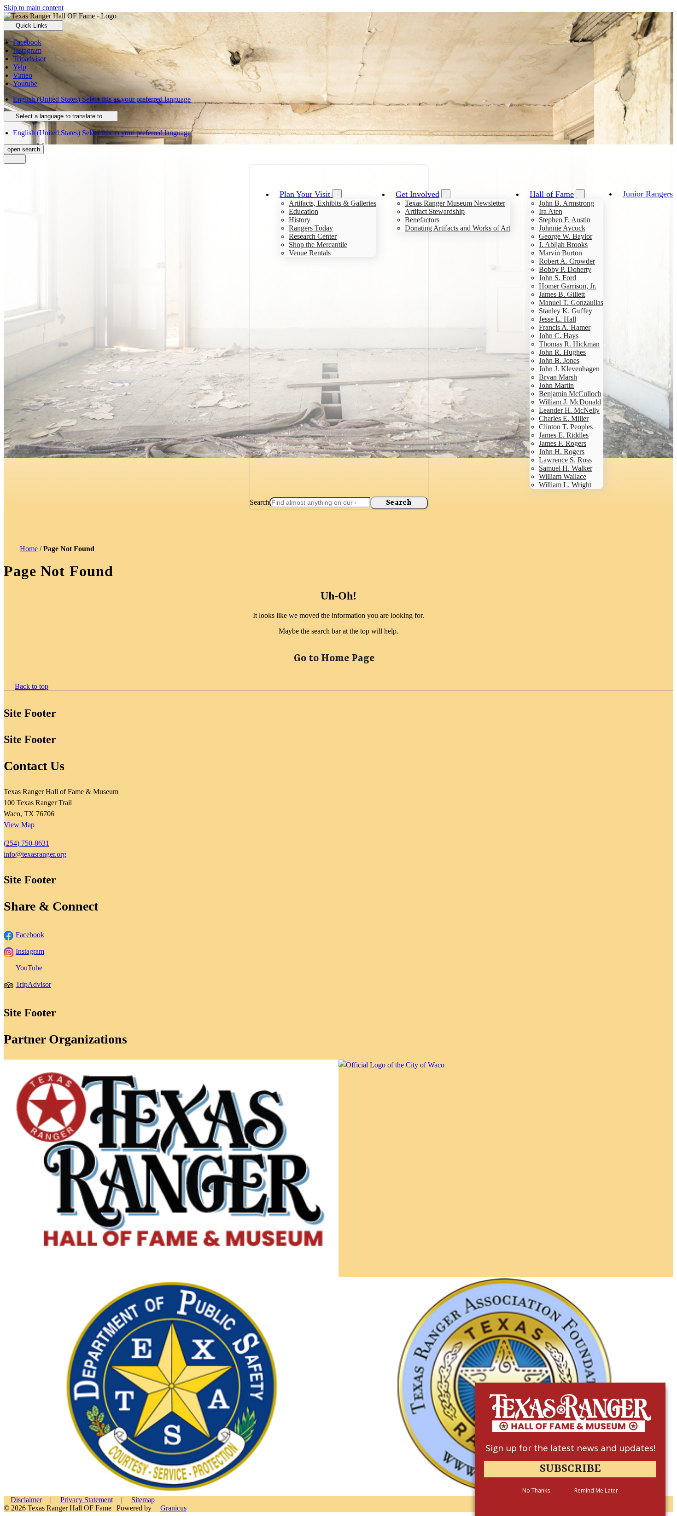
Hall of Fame (552, 194)
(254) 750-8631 (26, 843)
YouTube (29, 968)
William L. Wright (565, 485)
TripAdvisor (33, 984)
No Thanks (536, 1491)
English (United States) (102, 99)
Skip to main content (34, 8)
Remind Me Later (596, 1491)
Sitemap (143, 1500)
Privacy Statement (86, 1500)
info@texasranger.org (35, 854)
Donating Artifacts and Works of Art (457, 228)
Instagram (30, 951)
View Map (19, 825)
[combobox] (61, 116)
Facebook (30, 935)
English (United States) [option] (102, 133)
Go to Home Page (334, 658)
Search (259, 502)
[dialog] (570, 1449)
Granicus (173, 1508)
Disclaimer (26, 1500)
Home (29, 549)
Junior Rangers (648, 193)
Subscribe (570, 1469)
